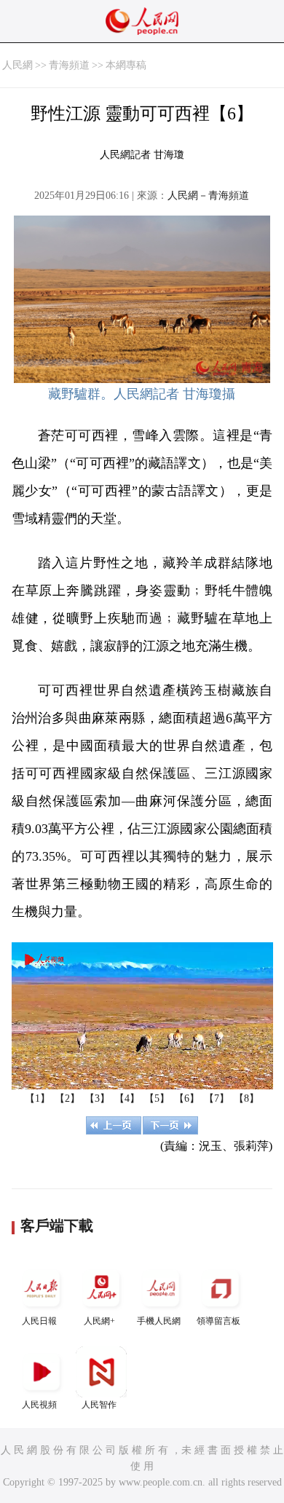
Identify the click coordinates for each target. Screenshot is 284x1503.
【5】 (157, 1098)
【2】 (67, 1098)
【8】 (246, 1098)
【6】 (187, 1098)
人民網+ (99, 1321)
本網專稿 (126, 65)
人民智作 (99, 1405)
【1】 (37, 1098)
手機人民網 (159, 1321)
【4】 (127, 1098)
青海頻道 (69, 65)
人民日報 (39, 1321)
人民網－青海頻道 (208, 195)
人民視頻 (39, 1405)
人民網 (17, 65)
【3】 (97, 1098)
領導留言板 (218, 1321)
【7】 (216, 1098)
